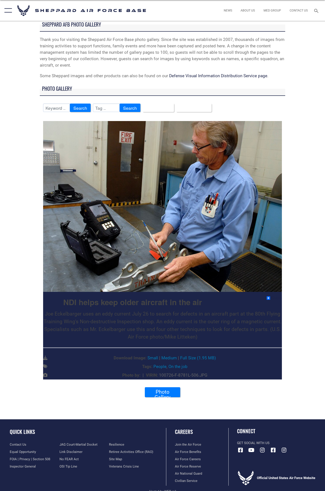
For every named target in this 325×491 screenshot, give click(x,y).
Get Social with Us (253, 443)
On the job (177, 366)
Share (276, 298)
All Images (156, 108)
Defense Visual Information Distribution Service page (218, 75)
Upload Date (192, 108)
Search (80, 108)
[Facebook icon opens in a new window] (240, 450)
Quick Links (22, 431)
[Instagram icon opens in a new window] (262, 450)
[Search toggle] (317, 10)
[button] (7, 10)
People (159, 366)
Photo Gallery (162, 393)
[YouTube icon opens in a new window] (251, 450)
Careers (184, 431)
